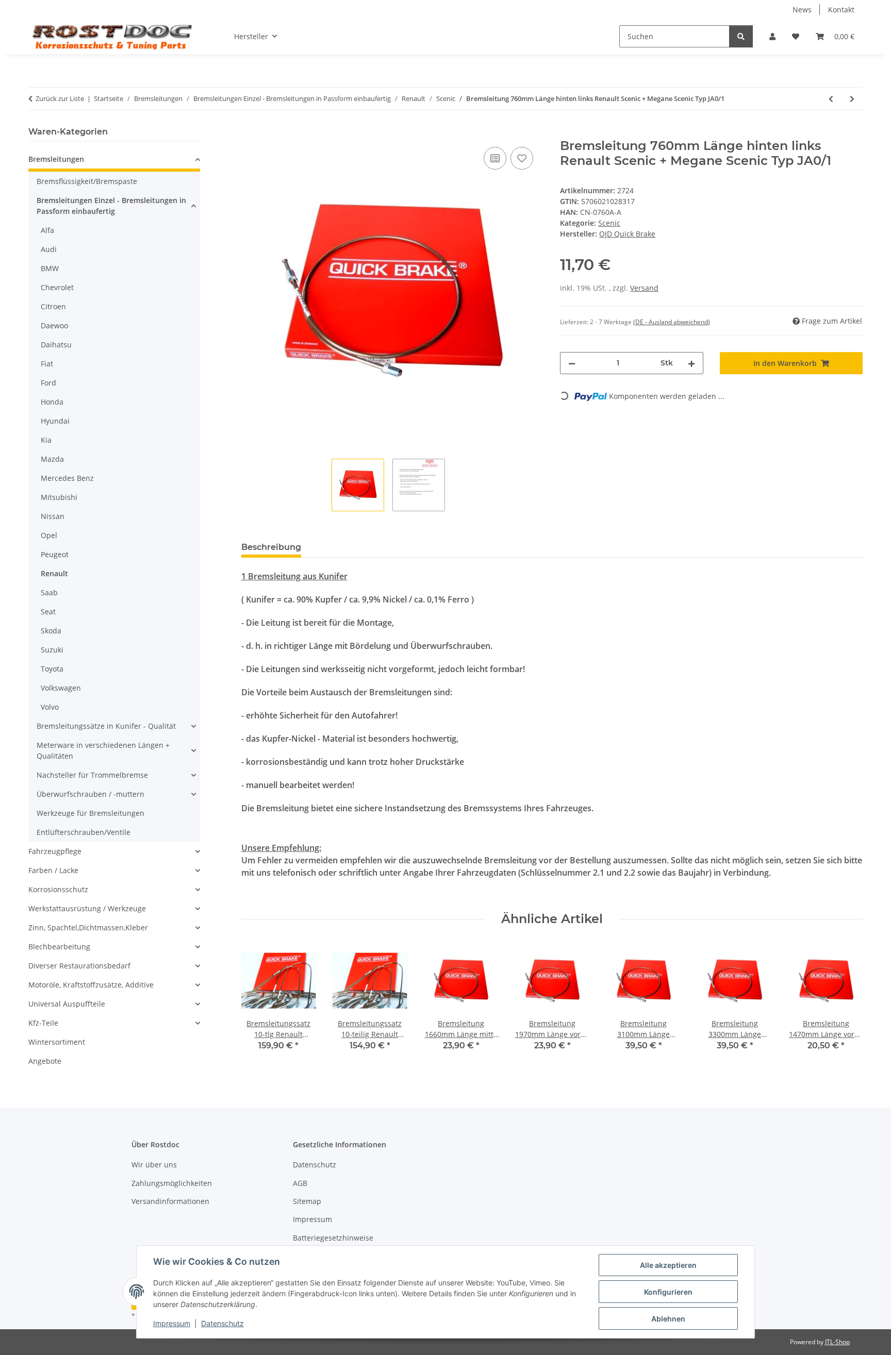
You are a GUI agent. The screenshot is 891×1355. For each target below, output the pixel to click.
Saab (49, 592)
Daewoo (54, 325)
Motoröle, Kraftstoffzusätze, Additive (91, 985)
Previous (258, 1004)
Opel (49, 535)
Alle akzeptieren (668, 1265)
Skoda (51, 630)
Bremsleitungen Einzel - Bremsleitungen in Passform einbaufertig (111, 205)
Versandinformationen (170, 1201)
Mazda (52, 459)
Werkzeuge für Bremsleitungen (90, 813)
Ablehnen (668, 1318)
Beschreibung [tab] (271, 547)
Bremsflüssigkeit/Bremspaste (87, 181)
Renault (54, 573)
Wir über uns (154, 1164)
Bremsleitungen (56, 159)
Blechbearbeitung (59, 946)
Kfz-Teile (43, 1023)
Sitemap (307, 1201)
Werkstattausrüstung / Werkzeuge (87, 908)
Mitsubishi (59, 497)
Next (845, 1004)
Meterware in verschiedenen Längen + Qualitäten (103, 750)
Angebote (44, 1061)
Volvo (50, 707)
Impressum (171, 1323)
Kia (46, 440)
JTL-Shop (837, 1341)
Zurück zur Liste (60, 98)
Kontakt (841, 9)
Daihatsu (56, 344)
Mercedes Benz (67, 478)
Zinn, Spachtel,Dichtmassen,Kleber (88, 927)
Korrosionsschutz (58, 889)
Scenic (609, 223)
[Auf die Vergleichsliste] (495, 158)
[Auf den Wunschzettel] (521, 158)
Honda (52, 402)
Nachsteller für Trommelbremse (92, 775)
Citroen (53, 306)
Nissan (52, 516)
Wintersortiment (56, 1042)
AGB (300, 1183)
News (802, 9)
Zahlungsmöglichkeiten (171, 1183)
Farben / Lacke (53, 870)
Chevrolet (57, 287)
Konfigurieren (668, 1291)
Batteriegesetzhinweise (333, 1238)
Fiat (47, 364)
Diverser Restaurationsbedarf (79, 966)
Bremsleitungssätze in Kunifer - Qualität (106, 726)
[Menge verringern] (571, 363)
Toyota (52, 669)
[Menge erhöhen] (691, 363)
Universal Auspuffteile (66, 1004)
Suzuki (52, 650)
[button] (772, 36)
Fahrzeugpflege (54, 851)
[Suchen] (741, 36)
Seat (48, 611)
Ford (48, 383)
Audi (49, 249)
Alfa (47, 230)
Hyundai (55, 421)
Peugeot (55, 554)
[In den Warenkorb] (249, 133)
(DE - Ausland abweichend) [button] (671, 321)
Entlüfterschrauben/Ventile (83, 832)
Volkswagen (61, 688)
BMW (50, 268)
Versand (644, 288)
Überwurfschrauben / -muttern (90, 794)
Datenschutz (222, 1323)
